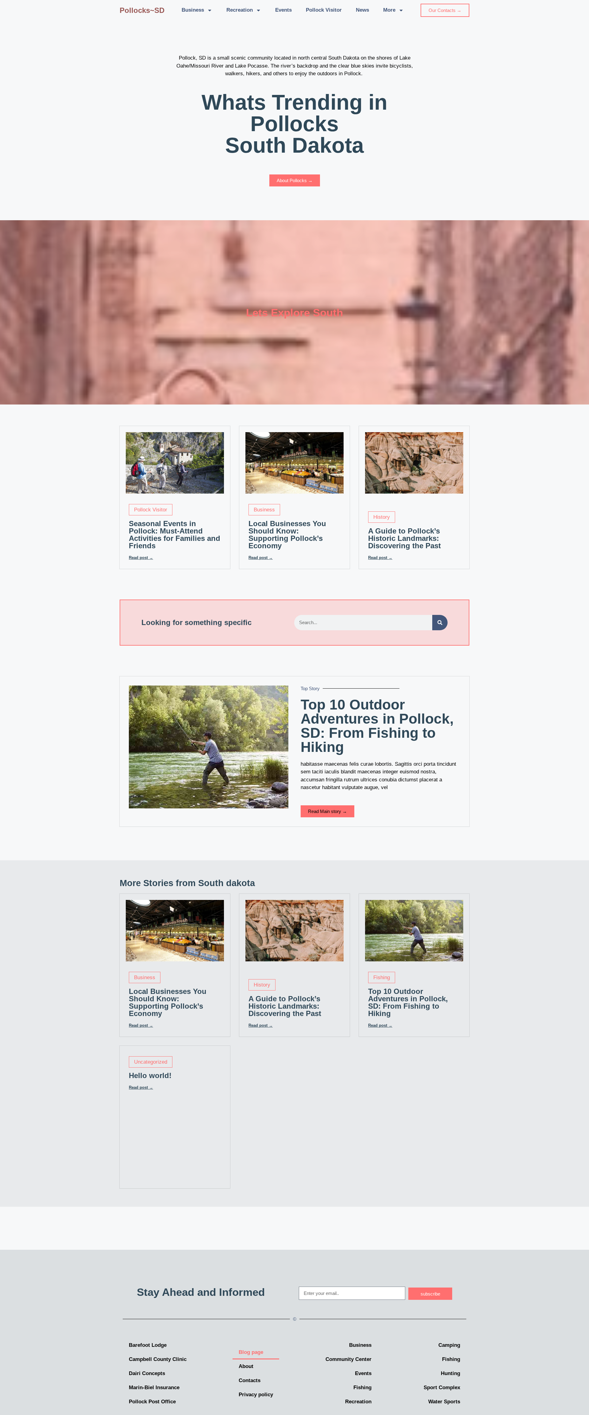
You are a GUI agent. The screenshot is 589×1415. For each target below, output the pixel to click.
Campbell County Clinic (158, 1359)
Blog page (251, 1352)
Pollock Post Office (152, 1402)
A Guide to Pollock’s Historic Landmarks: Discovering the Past (404, 538)
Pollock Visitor (324, 10)
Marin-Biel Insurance (154, 1387)
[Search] (440, 622)
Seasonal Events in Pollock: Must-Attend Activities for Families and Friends (174, 534)
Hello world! (150, 1075)
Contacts (249, 1380)
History (381, 517)
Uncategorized (150, 1062)
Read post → (141, 557)
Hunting (450, 1373)
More (389, 10)
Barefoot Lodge (148, 1345)
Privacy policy (256, 1394)
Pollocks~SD (142, 10)
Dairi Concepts (147, 1373)
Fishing (381, 977)
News (362, 10)
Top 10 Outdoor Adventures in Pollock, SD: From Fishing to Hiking (377, 726)
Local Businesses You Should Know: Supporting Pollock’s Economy (287, 534)
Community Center (348, 1359)
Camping (449, 1345)
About (246, 1366)
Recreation (239, 10)
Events (283, 10)
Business (193, 10)
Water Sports (444, 1402)
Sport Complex (442, 1387)
